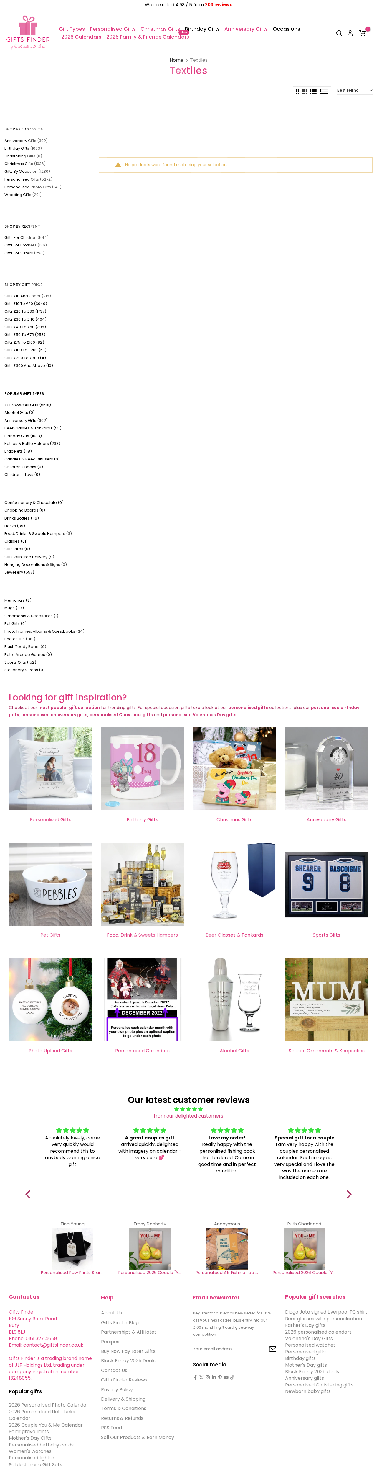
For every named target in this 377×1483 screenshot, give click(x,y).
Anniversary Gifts (246, 28)
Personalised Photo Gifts (33, 187)
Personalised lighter (31, 1457)
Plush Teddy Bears (25, 646)
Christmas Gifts (160, 28)
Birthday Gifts (202, 28)
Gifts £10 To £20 (25, 303)
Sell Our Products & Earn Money (137, 1437)
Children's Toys (22, 474)
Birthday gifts (300, 1358)
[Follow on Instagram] (207, 1377)
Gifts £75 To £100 (24, 342)
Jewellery (19, 572)
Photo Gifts (19, 639)
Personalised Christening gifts (319, 1384)
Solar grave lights (29, 1431)
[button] (29, 1194)
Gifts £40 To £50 (25, 327)
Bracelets (18, 451)
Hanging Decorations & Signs (35, 564)
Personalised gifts (305, 1351)
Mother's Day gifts (306, 1364)
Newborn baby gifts (308, 1391)
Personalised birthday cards (41, 1444)
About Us (111, 1312)
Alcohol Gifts (19, 412)
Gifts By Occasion (27, 171)
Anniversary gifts (304, 1378)
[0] (362, 33)
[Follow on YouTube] (226, 1377)
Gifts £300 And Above (28, 365)
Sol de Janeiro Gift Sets (35, 1464)
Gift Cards (17, 549)
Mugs (14, 608)
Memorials (18, 600)
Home (176, 60)
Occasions (286, 28)
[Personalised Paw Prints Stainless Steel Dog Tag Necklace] (72, 1249)
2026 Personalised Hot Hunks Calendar (42, 1414)
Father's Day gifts (305, 1325)
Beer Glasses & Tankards (33, 428)
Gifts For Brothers (25, 245)
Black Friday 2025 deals (312, 1371)
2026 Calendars (81, 36)
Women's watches (30, 1451)
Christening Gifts (23, 156)
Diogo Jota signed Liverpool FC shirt (326, 1312)
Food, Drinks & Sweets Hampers (38, 533)
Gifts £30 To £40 (25, 319)
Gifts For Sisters (24, 253)
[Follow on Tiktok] (232, 1377)
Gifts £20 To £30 (25, 311)
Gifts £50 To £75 (24, 334)
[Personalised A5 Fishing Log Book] (227, 1249)
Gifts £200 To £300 (25, 358)
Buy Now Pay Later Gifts (128, 1351)
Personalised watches (310, 1345)
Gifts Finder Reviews (124, 1379)
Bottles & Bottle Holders (32, 443)
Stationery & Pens (24, 670)
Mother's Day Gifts (30, 1438)
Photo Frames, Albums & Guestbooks (44, 631)
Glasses (16, 541)
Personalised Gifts (113, 28)
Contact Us (114, 1370)
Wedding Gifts (23, 194)
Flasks (14, 526)
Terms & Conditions (123, 1408)
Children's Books (23, 467)
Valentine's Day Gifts (309, 1338)
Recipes (110, 1341)
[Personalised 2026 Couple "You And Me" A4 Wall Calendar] (149, 1249)
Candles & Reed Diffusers (32, 459)
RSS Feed (111, 1427)
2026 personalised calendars (318, 1331)
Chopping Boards (24, 510)
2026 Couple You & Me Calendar (46, 1424)
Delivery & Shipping (123, 1399)
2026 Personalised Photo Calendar (48, 1405)
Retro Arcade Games (28, 654)
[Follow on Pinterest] (220, 1377)
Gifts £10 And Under (27, 296)
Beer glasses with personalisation (323, 1318)
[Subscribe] (266, 1349)
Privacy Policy (117, 1389)
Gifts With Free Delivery (29, 557)
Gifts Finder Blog (120, 1322)
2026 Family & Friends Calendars (147, 36)
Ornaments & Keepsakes (31, 616)
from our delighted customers (188, 1116)
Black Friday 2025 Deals (128, 1360)
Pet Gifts (15, 623)
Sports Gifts (20, 662)
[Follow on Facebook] (195, 1377)
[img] (188, 1109)
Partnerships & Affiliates (129, 1332)
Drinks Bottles (21, 518)
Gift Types (72, 28)
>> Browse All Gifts (27, 405)
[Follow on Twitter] (201, 1377)
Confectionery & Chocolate (34, 502)
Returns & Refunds (122, 1418)
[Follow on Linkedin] (213, 1377)
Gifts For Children (26, 237)
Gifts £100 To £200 (25, 350)
